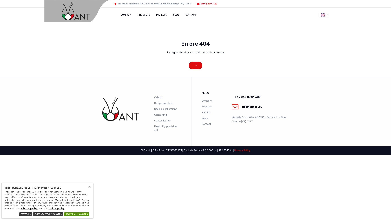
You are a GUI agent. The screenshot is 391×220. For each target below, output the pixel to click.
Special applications (165, 109)
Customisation (162, 120)
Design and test (163, 103)
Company (126, 14)
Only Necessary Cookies (48, 214)
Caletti (158, 97)
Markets (161, 14)
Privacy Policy (242, 150)
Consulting (160, 114)
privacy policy (29, 208)
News (176, 14)
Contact (190, 14)
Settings (26, 214)
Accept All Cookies (77, 214)
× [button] (89, 186)
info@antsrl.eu (209, 3)
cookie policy (56, 208)
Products (144, 14)
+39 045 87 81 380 (248, 97)
